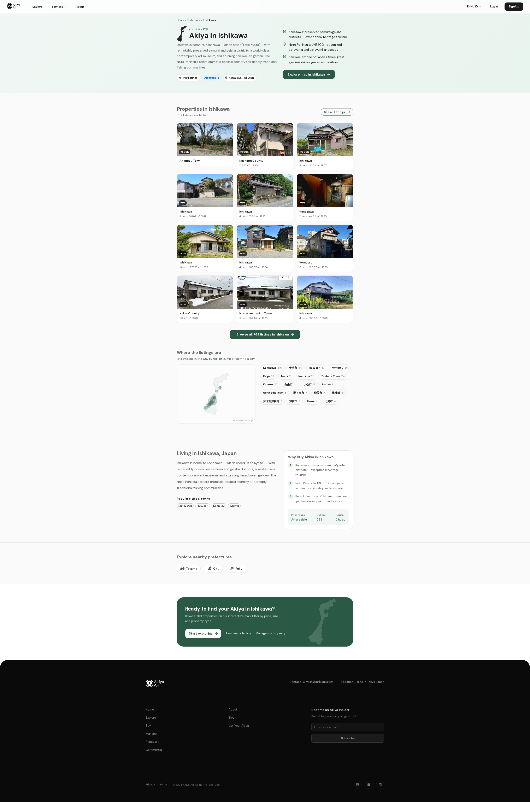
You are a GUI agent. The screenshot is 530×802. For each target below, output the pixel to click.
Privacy (150, 784)
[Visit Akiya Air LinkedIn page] (358, 785)
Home (180, 20)
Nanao (328, 384)
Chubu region (212, 359)
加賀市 (294, 401)
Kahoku (270, 384)
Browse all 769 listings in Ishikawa (262, 334)
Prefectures (194, 20)
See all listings (334, 112)
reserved (214, 784)
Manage (151, 734)
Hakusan (317, 367)
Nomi (286, 376)
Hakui (312, 401)
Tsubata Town (333, 376)
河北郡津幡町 (272, 401)
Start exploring (201, 633)
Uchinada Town (274, 392)
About (80, 6)
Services (57, 6)
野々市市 (300, 392)
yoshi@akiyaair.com (319, 682)
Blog (232, 717)
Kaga (268, 376)
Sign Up (514, 6)
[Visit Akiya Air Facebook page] (369, 785)
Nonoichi (306, 376)
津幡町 (337, 392)
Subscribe (348, 738)
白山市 (290, 384)
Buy (148, 725)
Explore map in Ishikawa (306, 74)
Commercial (154, 750)
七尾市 (330, 401)
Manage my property (270, 633)
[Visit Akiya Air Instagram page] (380, 785)
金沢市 (295, 367)
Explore (38, 6)
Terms (163, 784)
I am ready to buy (238, 633)
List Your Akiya (239, 725)
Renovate (152, 742)
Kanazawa (272, 367)
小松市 (309, 384)
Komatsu (340, 367)
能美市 (319, 392)
